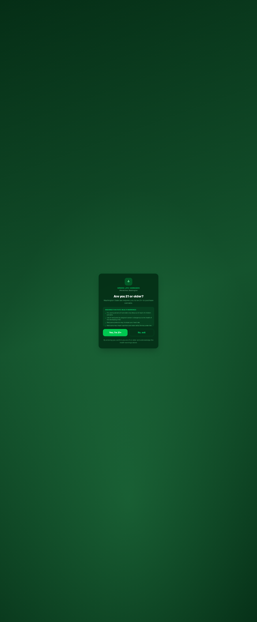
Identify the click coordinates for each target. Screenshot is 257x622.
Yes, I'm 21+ (115, 332)
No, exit (141, 332)
